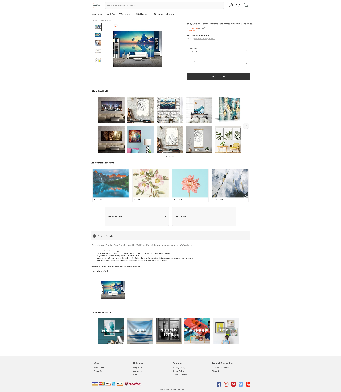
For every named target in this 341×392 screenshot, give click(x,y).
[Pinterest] (234, 384)
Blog (135, 375)
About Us (216, 371)
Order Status (99, 371)
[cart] (246, 5)
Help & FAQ (138, 368)
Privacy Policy (178, 368)
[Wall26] (96, 5)
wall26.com (166, 390)
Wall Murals (125, 14)
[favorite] (237, 5)
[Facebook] (219, 384)
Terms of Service (179, 375)
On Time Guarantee (220, 368)
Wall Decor (142, 14)
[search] (221, 5)
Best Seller (96, 14)
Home (94, 20)
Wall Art (111, 14)
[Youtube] (248, 384)
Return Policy (178, 371)
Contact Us (138, 371)
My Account (99, 368)
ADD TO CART (218, 76)
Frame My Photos (165, 14)
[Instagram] (226, 384)
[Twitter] (241, 384)
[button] (246, 126)
